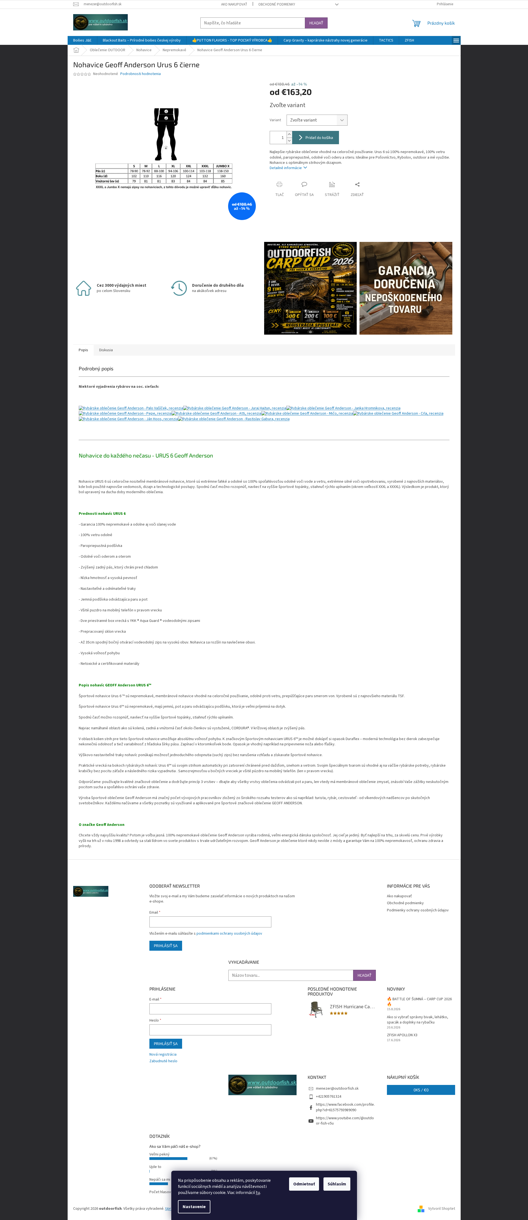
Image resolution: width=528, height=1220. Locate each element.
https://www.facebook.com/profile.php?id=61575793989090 (345, 1107)
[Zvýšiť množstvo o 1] (289, 134)
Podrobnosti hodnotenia (140, 74)
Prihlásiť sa (166, 945)
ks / (421, 1089)
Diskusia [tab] (106, 350)
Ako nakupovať (234, 4)
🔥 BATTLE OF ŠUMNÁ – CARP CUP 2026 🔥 (419, 1002)
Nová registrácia (163, 1054)
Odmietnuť (304, 1184)
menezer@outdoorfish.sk (337, 1088)
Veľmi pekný (159, 1154)
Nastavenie (194, 1207)
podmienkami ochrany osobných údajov (229, 933)
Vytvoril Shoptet (441, 1208)
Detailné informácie (286, 168)
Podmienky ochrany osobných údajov (418, 910)
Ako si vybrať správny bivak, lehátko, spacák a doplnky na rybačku (417, 1020)
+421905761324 (328, 1096)
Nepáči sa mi (159, 1179)
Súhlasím (337, 1184)
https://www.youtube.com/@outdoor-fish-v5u (345, 1120)
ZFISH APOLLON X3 (402, 1035)
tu (258, 1193)
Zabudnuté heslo (163, 1061)
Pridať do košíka (319, 137)
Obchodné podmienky (276, 4)
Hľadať (316, 22)
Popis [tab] (83, 350)
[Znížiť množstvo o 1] (289, 141)
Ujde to (155, 1167)
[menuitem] (82, 40)
